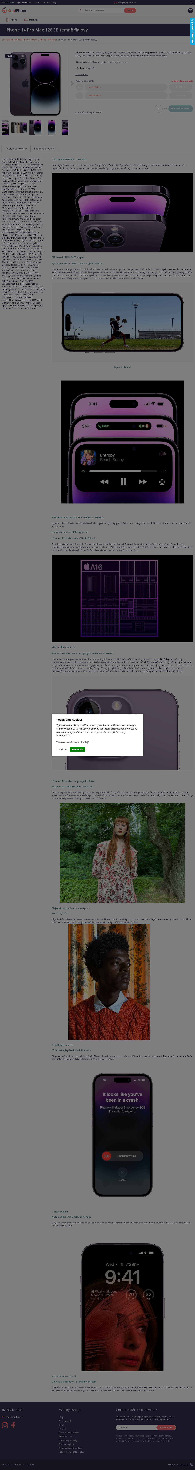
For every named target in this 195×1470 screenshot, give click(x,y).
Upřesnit (63, 749)
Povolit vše (77, 749)
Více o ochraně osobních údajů (72, 742)
